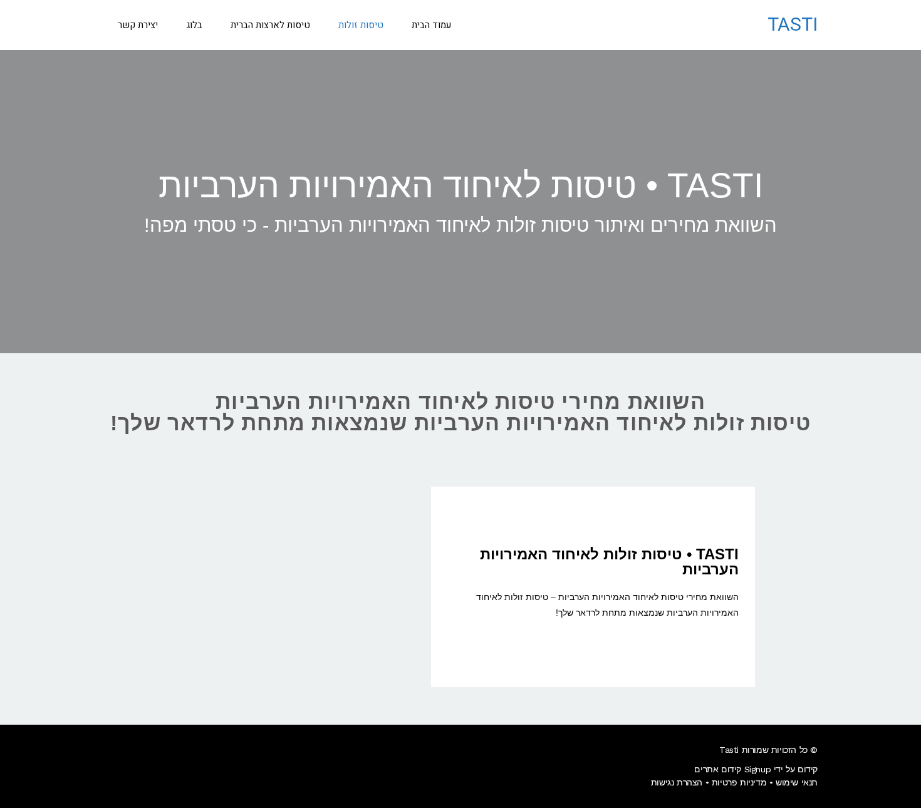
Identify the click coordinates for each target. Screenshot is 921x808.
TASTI (793, 25)
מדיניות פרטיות (739, 782)
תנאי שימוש (797, 782)
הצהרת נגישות (676, 782)
